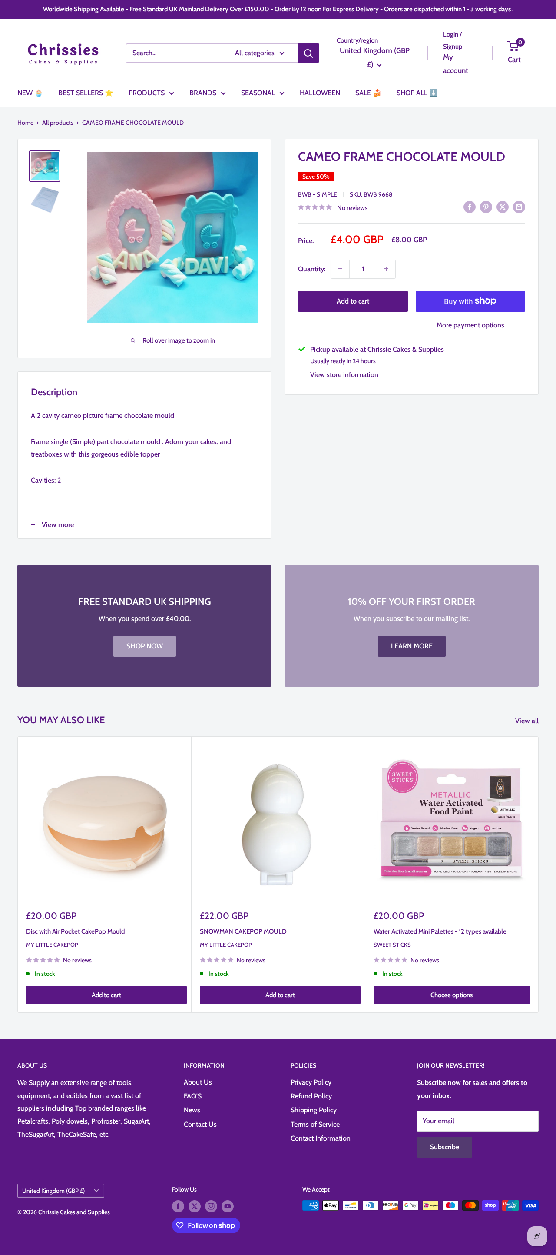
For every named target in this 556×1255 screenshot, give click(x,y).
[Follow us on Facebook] (178, 1206)
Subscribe (444, 1147)
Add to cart (353, 301)
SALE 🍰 (368, 93)
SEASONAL (258, 93)
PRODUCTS (147, 93)
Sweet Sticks (392, 944)
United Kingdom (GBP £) (53, 1190)
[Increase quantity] (386, 269)
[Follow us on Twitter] (195, 1206)
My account (455, 64)
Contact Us (200, 1124)
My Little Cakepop (52, 944)
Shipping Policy (314, 1110)
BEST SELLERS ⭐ (85, 93)
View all (527, 721)
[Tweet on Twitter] (502, 206)
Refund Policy (311, 1096)
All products (57, 123)
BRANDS (202, 93)
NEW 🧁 (30, 93)
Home (25, 123)
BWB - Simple (317, 194)
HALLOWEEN (320, 93)
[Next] (538, 874)
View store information (344, 374)
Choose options (451, 995)
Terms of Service (315, 1124)
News (192, 1110)
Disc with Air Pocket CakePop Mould (75, 931)
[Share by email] (519, 206)
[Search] (308, 53)
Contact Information (321, 1138)
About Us (198, 1082)
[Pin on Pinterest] (486, 206)
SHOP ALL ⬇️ (417, 93)
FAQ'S (193, 1096)
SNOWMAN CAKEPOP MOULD (243, 931)
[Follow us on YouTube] (228, 1206)
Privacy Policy (311, 1082)
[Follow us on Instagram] (211, 1206)
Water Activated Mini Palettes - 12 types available (440, 931)
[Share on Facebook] (469, 206)
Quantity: (311, 268)
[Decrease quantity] (340, 269)
